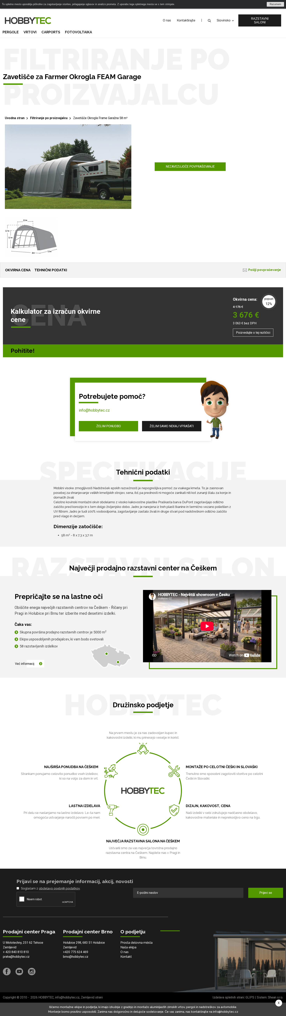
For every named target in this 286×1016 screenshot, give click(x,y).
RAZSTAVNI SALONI (259, 20)
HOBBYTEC (46, 997)
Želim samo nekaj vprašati (172, 426)
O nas (167, 20)
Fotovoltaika (78, 32)
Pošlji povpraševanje (264, 270)
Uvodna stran (15, 118)
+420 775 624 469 (75, 952)
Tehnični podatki (50, 270)
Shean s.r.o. (275, 997)
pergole (11, 32)
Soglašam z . (50, 888)
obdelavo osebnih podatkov (59, 888)
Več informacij (24, 664)
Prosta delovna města (136, 942)
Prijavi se (265, 893)
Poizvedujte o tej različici (253, 332)
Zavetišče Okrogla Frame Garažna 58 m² (100, 118)
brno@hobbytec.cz (75, 957)
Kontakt (126, 957)
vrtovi (30, 32)
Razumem (275, 4)
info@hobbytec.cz (94, 410)
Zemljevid (9, 947)
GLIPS (250, 997)
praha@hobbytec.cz (16, 957)
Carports (50, 32)
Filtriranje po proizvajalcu (49, 118)
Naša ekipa (128, 947)
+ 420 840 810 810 (16, 952)
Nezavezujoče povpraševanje (190, 166)
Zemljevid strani (92, 997)
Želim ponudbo (108, 426)
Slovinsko (224, 20)
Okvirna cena (18, 270)
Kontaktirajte (186, 20)
